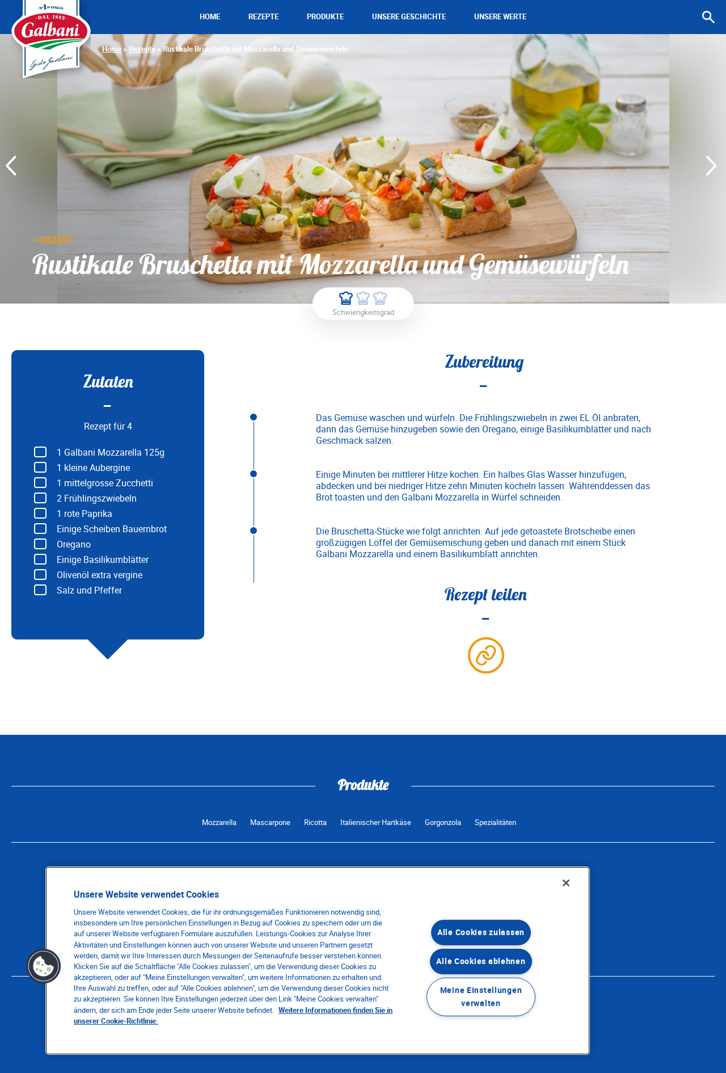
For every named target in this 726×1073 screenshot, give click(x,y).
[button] (44, 966)
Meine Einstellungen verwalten (481, 997)
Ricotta (315, 822)
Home (210, 16)
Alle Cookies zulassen (481, 932)
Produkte (325, 16)
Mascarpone (270, 822)
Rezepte (263, 16)
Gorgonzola (443, 822)
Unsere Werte (500, 16)
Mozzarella (219, 822)
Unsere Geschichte (409, 16)
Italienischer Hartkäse (375, 822)
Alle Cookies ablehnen (480, 961)
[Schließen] (566, 882)
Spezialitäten (495, 822)
